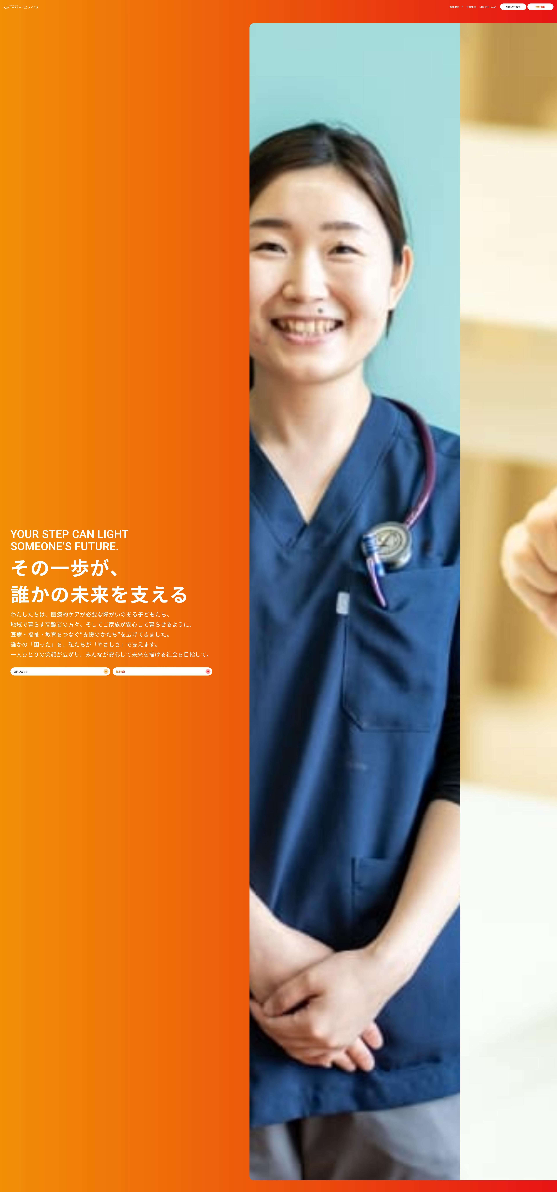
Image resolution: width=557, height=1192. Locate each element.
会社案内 (471, 7)
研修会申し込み (488, 7)
